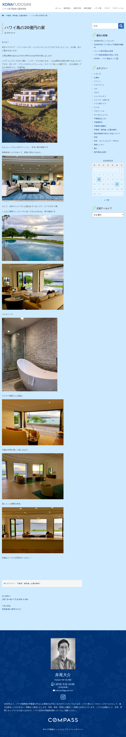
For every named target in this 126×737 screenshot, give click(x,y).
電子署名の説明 (100, 152)
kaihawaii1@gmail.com (64, 690)
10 (99, 179)
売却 (95, 137)
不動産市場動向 (100, 126)
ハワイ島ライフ (100, 103)
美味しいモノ (99, 145)
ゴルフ (96, 92)
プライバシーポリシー (73, 729)
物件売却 (77, 8)
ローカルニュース (101, 115)
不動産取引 (98, 122)
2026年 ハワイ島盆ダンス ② (106, 58)
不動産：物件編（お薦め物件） (29, 583)
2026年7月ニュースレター (104, 41)
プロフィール (118, 8)
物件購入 (67, 8)
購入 (95, 148)
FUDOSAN (16, 4)
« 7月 (106, 200)
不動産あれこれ (100, 118)
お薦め (96, 77)
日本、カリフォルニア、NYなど (106, 141)
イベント (97, 81)
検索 (121, 26)
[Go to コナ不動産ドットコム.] (3, 15)
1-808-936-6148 (64, 684)
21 (117, 184)
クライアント (99, 85)
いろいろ (97, 74)
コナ (95, 89)
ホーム (58, 8)
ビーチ (96, 107)
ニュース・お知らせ (102, 100)
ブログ (107, 8)
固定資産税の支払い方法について (107, 133)
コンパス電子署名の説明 (103, 51)
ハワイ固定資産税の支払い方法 (106, 55)
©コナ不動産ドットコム (53, 729)
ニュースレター (100, 96)
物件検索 (87, 8)
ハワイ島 (97, 8)
